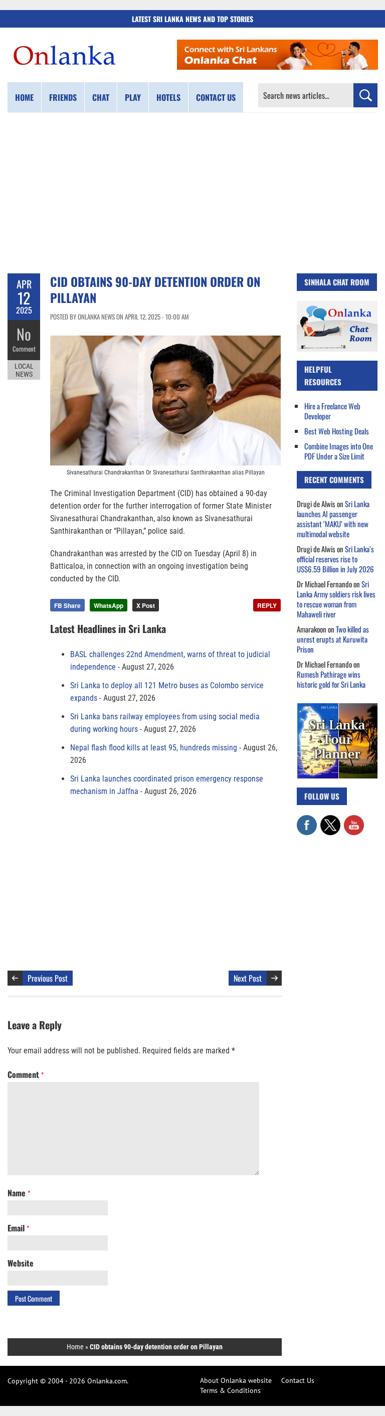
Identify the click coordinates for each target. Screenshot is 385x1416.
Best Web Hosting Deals (336, 430)
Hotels (168, 97)
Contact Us (297, 1380)
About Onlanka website (236, 1380)
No (24, 334)
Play (133, 97)
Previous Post (48, 978)
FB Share (67, 605)
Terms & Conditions (230, 1390)
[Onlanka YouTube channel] (354, 820)
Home (24, 97)
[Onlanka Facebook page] (307, 820)
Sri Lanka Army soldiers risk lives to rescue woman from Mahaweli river (336, 598)
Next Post (248, 978)
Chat (100, 97)
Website (21, 1263)
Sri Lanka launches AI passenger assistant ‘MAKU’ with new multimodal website (333, 518)
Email (18, 1228)
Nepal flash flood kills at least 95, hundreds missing (153, 747)
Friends (63, 97)
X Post (145, 605)
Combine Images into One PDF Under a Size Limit (338, 450)
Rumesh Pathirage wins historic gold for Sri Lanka (331, 679)
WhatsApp (108, 605)
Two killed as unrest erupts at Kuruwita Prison (333, 639)
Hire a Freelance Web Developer (332, 410)
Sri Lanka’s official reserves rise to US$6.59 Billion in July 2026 (335, 558)
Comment (24, 349)
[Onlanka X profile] (330, 820)
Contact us (216, 97)
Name (19, 1193)
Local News (24, 370)
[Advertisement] (192, 193)
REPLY (267, 605)
